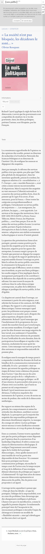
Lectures (5, 29)
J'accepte (16, 21)
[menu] (2, 2)
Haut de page (21, 545)
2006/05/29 (14, 29)
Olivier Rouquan (10, 47)
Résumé (5, 102)
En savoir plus (27, 21)
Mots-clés (14, 102)
